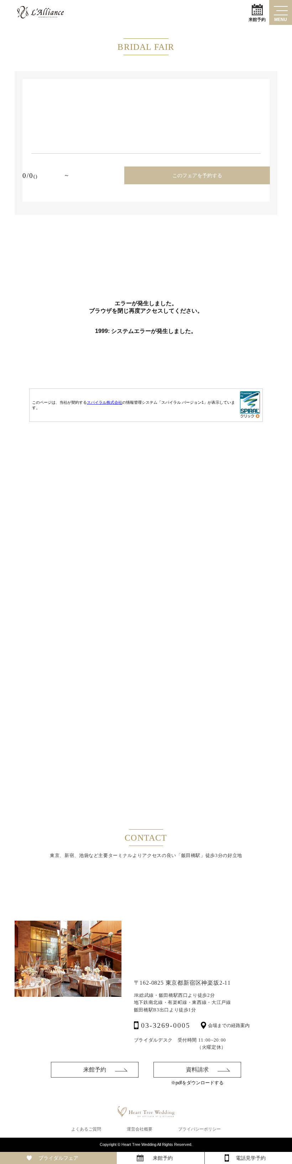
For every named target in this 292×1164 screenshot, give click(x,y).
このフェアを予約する (197, 175)
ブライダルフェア (58, 1158)
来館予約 (257, 19)
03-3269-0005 (165, 1025)
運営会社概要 (139, 1129)
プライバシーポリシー (199, 1129)
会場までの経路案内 (229, 1025)
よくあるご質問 (86, 1129)
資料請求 (197, 1070)
